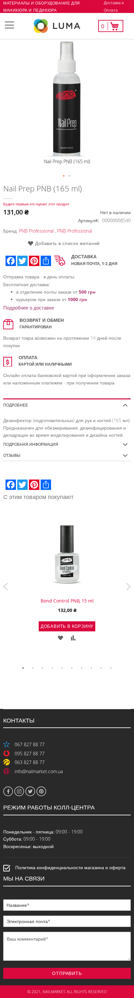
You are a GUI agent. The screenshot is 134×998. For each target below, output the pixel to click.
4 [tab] (52, 668)
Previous (5, 586)
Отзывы (11, 455)
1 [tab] (23, 668)
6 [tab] (72, 668)
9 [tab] (101, 668)
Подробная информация (30, 444)
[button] (64, 176)
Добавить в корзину (67, 626)
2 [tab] (33, 668)
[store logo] (67, 26)
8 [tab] (91, 668)
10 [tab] (111, 668)
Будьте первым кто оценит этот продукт (36, 203)
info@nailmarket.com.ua (39, 771)
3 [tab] (42, 668)
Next (128, 586)
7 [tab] (81, 668)
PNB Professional (36, 231)
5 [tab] (62, 668)
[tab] (67, 402)
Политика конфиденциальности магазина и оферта (70, 868)
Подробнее (15, 404)
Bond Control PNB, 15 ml (67, 601)
